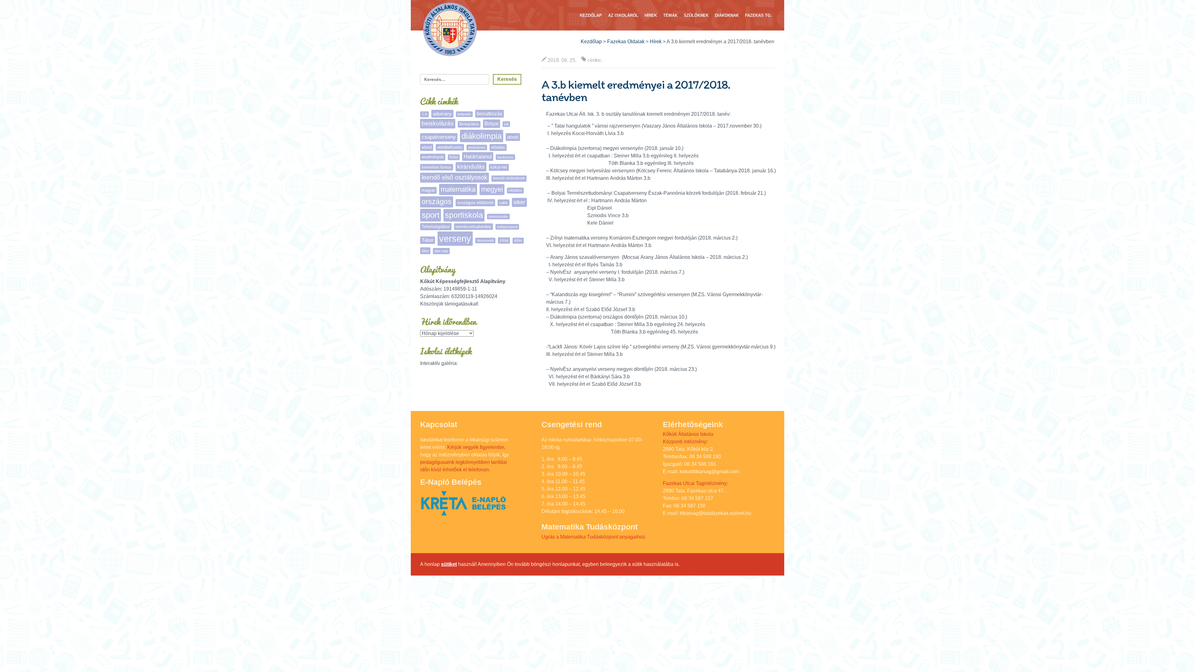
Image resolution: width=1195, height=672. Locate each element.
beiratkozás (489, 113)
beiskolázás (438, 123)
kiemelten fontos (437, 167)
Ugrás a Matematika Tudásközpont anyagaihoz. (593, 536)
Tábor (427, 240)
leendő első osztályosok (454, 177)
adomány (442, 113)
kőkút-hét (498, 167)
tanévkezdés (498, 216)
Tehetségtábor (436, 226)
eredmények (433, 157)
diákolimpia (482, 136)
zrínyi (503, 240)
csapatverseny (439, 137)
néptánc (515, 190)
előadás (498, 147)
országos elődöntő (475, 202)
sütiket (449, 564)
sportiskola (464, 215)
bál (506, 124)
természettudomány (473, 226)
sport (430, 215)
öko (425, 250)
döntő (512, 137)
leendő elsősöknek (509, 178)
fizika (453, 157)
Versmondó (485, 240)
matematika (458, 189)
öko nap (441, 251)
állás (518, 240)
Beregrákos (469, 124)
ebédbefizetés (449, 147)
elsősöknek (476, 147)
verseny (455, 238)
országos (437, 202)
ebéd (427, 147)
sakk (503, 202)
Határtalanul (478, 156)
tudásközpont (507, 227)
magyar (428, 190)
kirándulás (471, 166)
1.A (424, 114)
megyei (492, 189)
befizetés (464, 114)
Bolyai (492, 123)
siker (519, 202)
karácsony (505, 157)
